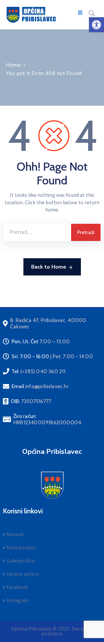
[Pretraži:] (37, 232)
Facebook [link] (17, 587)
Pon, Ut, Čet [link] (41, 341)
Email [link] (40, 386)
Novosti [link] (15, 534)
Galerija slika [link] (20, 561)
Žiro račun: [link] (47, 419)
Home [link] (13, 64)
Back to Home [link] (48, 266)
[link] (96, 24)
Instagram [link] (18, 600)
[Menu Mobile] (80, 13)
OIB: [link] (31, 401)
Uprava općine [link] (23, 574)
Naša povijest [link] (21, 547)
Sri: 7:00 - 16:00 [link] (52, 356)
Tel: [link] (39, 371)
